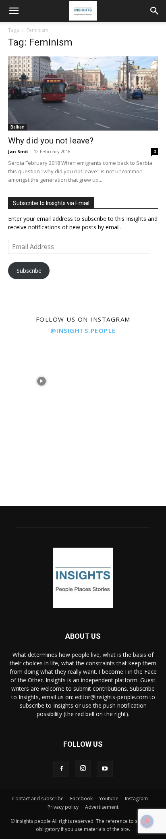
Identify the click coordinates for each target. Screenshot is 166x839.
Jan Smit (18, 151)
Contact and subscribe (38, 798)
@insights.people (83, 330)
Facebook (81, 798)
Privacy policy (63, 807)
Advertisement (101, 807)
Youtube (108, 798)
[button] (14, 11)
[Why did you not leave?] (83, 93)
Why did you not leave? (50, 140)
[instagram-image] (41, 381)
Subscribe (29, 270)
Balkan (17, 127)
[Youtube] (105, 769)
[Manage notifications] (147, 821)
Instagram (136, 798)
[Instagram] (83, 768)
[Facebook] (61, 769)
